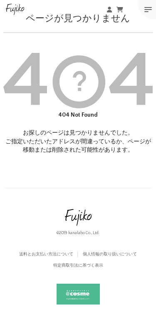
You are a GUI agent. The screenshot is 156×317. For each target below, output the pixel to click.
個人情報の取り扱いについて (110, 254)
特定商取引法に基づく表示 (78, 265)
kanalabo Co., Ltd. (83, 233)
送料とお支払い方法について (46, 254)
